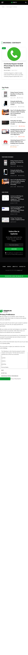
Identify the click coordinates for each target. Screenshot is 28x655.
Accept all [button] (4, 373)
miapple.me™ (20, 270)
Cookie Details (5, 378)
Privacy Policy (15, 254)
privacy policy (6, 343)
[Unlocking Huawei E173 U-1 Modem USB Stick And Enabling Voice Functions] (5, 142)
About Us (15, 266)
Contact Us (22, 266)
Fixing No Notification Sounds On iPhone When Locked (17, 103)
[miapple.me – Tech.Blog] (14, 2)
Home (4, 266)
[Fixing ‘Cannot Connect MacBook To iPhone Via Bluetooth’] (5, 94)
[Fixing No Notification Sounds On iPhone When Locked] (5, 103)
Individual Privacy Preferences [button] (9, 376)
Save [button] (2, 370)
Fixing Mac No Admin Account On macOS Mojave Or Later (18, 122)
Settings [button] (5, 348)
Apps (4, 48)
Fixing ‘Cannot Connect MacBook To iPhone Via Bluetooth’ (16, 94)
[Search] (26, 2)
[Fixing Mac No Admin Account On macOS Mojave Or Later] (5, 122)
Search (9, 266)
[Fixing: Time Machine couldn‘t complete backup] (5, 220)
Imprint (19, 378)
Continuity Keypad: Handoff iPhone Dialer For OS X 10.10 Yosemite (13, 66)
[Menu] (2, 2)
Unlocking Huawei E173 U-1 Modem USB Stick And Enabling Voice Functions (17, 141)
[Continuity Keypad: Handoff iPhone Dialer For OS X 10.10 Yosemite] (14, 54)
